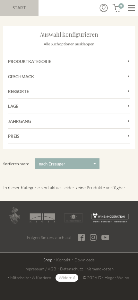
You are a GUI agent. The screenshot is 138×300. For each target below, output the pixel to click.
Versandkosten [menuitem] (100, 268)
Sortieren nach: (16, 163)
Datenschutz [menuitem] (71, 268)
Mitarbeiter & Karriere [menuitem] (30, 277)
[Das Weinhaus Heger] (42, 217)
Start (19, 7)
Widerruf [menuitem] (67, 277)
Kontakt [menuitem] (63, 259)
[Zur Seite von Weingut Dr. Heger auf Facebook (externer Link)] (81, 237)
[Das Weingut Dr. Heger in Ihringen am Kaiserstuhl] (14, 215)
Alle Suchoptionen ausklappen (69, 44)
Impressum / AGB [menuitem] (40, 268)
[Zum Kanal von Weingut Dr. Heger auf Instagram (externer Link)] (105, 237)
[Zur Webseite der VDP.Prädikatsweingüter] (74, 217)
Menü (131, 8)
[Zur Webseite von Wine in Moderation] (110, 217)
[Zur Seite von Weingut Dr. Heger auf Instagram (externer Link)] (93, 237)
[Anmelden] (103, 8)
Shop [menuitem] (47, 259)
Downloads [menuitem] (84, 259)
